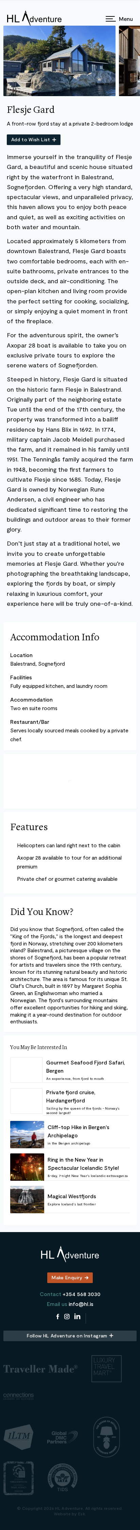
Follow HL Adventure (67, 1335)
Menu (126, 18)
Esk (81, 1513)
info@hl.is (81, 1303)
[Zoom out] (129, 770)
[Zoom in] (129, 761)
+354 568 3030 (82, 1294)
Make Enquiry (67, 1277)
